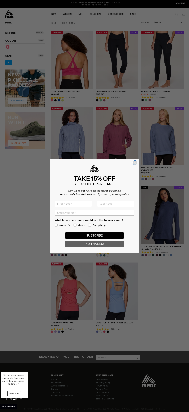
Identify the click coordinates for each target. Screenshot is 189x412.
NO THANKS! (94, 244)
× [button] (26, 370)
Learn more (14, 394)
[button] (17, 406)
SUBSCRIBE (94, 235)
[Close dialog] (135, 162)
